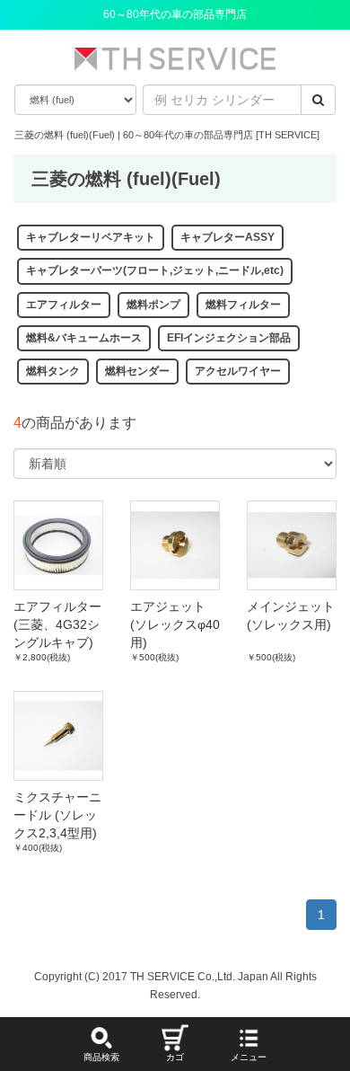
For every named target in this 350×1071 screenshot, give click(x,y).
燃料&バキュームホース (84, 338)
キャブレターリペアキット (90, 237)
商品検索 (101, 1057)
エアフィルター (63, 304)
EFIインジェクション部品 (229, 338)
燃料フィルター (243, 304)
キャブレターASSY (227, 237)
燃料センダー (137, 371)
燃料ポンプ (153, 304)
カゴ (175, 1057)
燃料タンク (53, 371)
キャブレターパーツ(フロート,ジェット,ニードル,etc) (155, 270)
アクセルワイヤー (238, 371)
